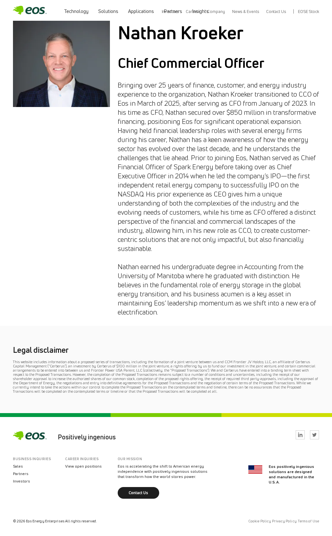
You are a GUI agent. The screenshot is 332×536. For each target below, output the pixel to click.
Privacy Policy (284, 521)
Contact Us (138, 492)
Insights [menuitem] (200, 11)
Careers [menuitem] (193, 11)
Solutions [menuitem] (108, 11)
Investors (21, 481)
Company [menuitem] (216, 11)
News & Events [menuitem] (245, 11)
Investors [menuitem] (170, 11)
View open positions (83, 466)
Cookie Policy (259, 521)
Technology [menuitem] (76, 11)
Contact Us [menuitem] (276, 11)
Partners (21, 473)
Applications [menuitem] (141, 11)
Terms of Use (308, 521)
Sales (18, 466)
